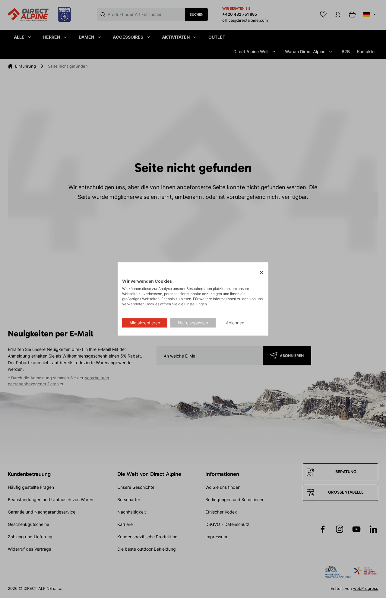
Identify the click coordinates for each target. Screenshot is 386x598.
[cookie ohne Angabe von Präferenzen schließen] (261, 272)
